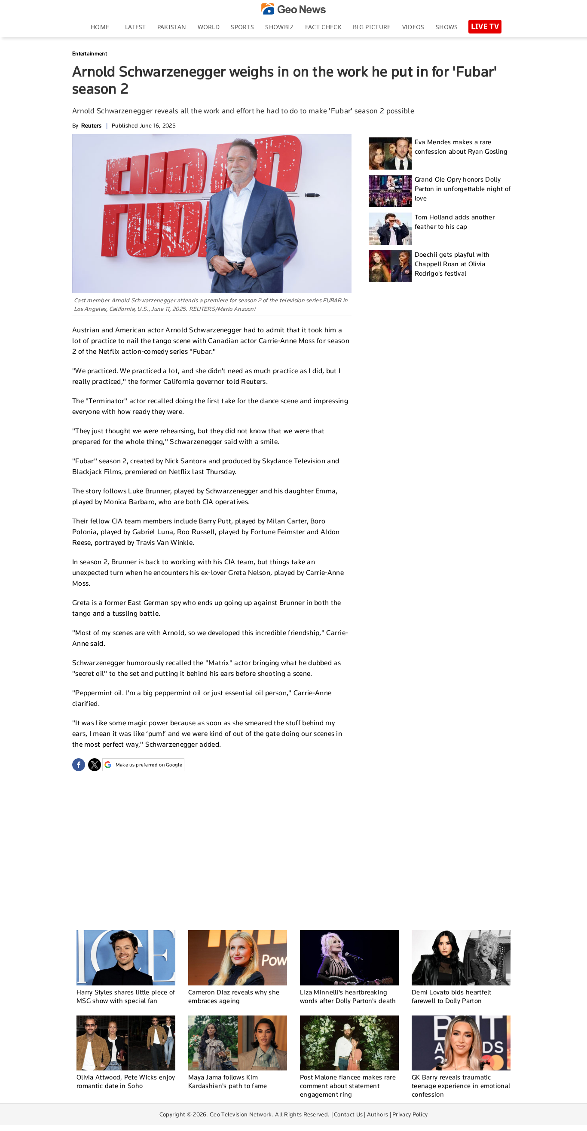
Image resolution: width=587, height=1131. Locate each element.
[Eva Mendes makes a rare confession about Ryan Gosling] (390, 153)
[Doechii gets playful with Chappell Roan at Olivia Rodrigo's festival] (390, 266)
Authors (377, 1114)
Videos (413, 27)
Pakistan (171, 27)
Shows (447, 27)
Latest (135, 27)
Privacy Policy (410, 1114)
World (209, 27)
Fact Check (323, 27)
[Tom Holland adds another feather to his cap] (390, 229)
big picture (372, 27)
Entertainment (89, 53)
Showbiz (279, 27)
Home (100, 27)
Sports (242, 27)
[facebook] (78, 764)
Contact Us (348, 1114)
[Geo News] (293, 9)
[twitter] (94, 764)
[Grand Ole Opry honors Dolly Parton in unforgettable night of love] (390, 191)
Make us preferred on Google (149, 765)
